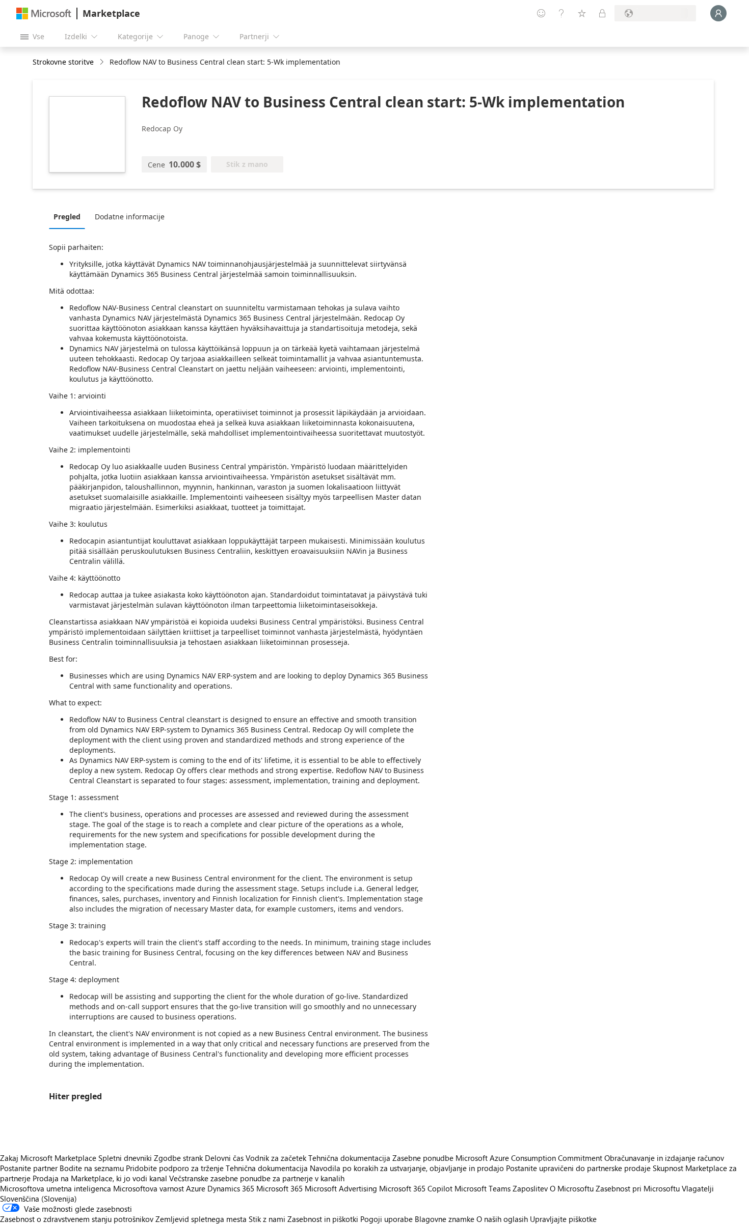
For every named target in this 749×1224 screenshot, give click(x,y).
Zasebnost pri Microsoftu (638, 1188)
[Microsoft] (43, 13)
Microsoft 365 (279, 1188)
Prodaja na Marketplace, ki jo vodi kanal (100, 1178)
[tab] (69, 216)
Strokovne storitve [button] (63, 62)
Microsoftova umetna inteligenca (55, 1188)
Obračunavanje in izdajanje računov (664, 1158)
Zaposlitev (530, 1188)
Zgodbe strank (178, 1158)
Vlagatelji (698, 1188)
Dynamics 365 (230, 1188)
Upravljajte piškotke (563, 1219)
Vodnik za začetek (276, 1158)
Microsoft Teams (482, 1188)
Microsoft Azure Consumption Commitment (530, 1158)
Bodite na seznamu (92, 1168)
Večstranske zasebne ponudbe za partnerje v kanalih (256, 1178)
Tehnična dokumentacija (349, 1158)
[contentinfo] (102, 62)
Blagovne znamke (444, 1219)
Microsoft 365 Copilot (415, 1188)
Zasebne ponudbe (422, 1158)
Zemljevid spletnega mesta (201, 1219)
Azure (195, 1188)
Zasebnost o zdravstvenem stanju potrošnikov (76, 1219)
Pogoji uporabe (386, 1219)
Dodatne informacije (130, 216)
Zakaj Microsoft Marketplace (48, 1158)
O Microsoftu (572, 1188)
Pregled (67, 216)
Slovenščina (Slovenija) (38, 1198)
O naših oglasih (502, 1219)
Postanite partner (29, 1168)
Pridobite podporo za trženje (175, 1168)
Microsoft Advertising (341, 1188)
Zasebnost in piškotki (322, 1219)
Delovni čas (224, 1158)
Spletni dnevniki (125, 1158)
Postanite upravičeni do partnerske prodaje (578, 1168)
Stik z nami (267, 1219)
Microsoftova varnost (148, 1188)
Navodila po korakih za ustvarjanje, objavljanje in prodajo (407, 1168)
